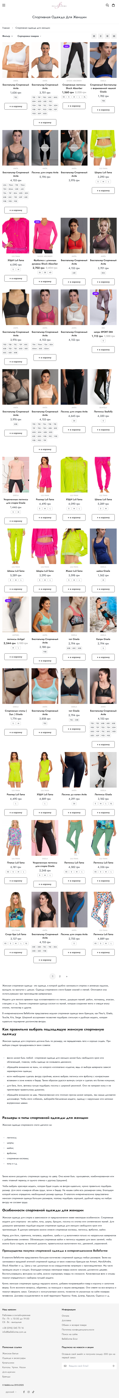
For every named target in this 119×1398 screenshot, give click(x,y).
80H (34, 101)
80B (15, 352)
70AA (11, 185)
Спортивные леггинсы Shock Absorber (74, 86)
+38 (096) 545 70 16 (13, 1328)
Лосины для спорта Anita (45, 172)
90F (39, 109)
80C (50, 97)
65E (74, 273)
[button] (113, 5)
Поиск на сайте (69, 1334)
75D (10, 348)
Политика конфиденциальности (78, 1329)
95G (34, 113)
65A (4, 185)
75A (4, 193)
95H (34, 105)
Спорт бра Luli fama (15, 934)
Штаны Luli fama (103, 499)
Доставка (66, 1320)
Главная (6, 27)
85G (45, 113)
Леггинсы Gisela (103, 794)
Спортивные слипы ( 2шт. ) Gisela (16, 712)
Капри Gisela (103, 639)
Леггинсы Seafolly (103, 411)
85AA (46, 348)
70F (44, 440)
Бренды (6, 1376)
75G (44, 97)
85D (39, 101)
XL (84, 97)
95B (50, 109)
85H (55, 105)
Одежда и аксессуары (14, 1358)
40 (50, 272)
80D (20, 193)
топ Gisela (74, 639)
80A (15, 193)
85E (45, 101)
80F (39, 113)
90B (33, 109)
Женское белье (10, 1353)
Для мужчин (8, 1372)
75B (39, 105)
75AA (22, 185)
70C (103, 731)
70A (33, 344)
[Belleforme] (59, 5)
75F (39, 97)
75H (50, 105)
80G (55, 97)
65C (22, 189)
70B (103, 101)
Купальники (8, 1362)
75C (15, 97)
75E (33, 97)
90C (50, 436)
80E (16, 189)
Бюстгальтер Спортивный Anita (16, 86)
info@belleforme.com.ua (14, 1332)
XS (64, 97)
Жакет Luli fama (74, 571)
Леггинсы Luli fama (74, 862)
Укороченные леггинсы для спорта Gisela (16, 501)
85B (4, 197)
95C (50, 101)
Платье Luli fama (16, 862)
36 (40, 272)
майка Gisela (103, 571)
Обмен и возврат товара (74, 1325)
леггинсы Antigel (16, 639)
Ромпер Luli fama (45, 499)
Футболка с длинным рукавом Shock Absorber (45, 262)
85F (97, 735)
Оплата (65, 1315)
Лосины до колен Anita (74, 794)
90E (15, 201)
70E (16, 185)
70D (4, 344)
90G (44, 109)
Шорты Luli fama (103, 172)
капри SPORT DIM (103, 332)
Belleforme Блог (70, 1338)
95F (55, 109)
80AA (11, 189)
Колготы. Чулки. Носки (14, 1367)
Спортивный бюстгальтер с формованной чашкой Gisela (103, 88)
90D (10, 201)
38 (45, 272)
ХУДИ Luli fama (16, 260)
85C (10, 197)
